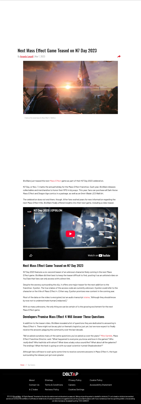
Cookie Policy (96, 380)
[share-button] (119, 56)
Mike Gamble (106, 335)
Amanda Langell (26, 56)
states (87, 297)
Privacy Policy (74, 380)
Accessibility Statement (101, 384)
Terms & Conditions (54, 384)
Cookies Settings (76, 389)
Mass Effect (55, 180)
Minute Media (17, 396)
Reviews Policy (52, 389)
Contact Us (34, 384)
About (32, 380)
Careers (71, 384)
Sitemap (49, 380)
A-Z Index (33, 389)
